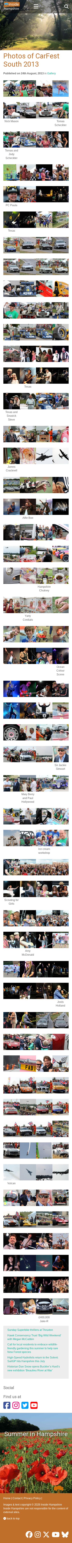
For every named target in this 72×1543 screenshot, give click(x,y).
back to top (13, 1518)
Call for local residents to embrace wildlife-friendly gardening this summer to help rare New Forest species (32, 1348)
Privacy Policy (32, 1498)
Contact (17, 1498)
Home (7, 1498)
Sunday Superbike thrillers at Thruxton (30, 1329)
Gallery (51, 73)
